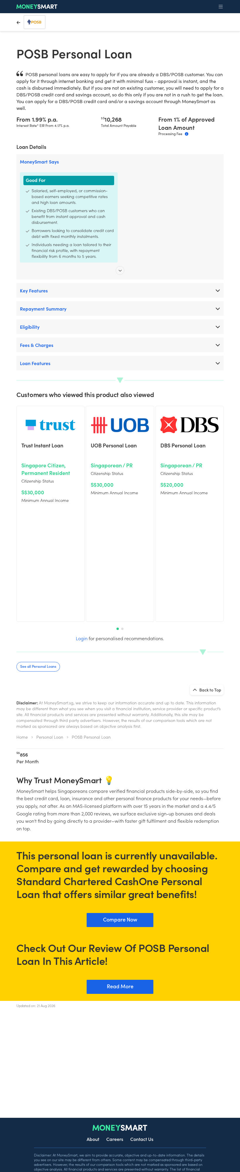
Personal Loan (49, 737)
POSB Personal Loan (91, 737)
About (93, 1139)
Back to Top (209, 690)
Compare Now (120, 919)
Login (82, 638)
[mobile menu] (221, 6)
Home (22, 737)
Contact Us (141, 1139)
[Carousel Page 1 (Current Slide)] (117, 629)
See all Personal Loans (38, 666)
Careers (114, 1139)
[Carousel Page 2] (122, 629)
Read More (120, 986)
